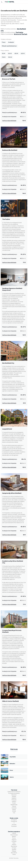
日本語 (14, 811)
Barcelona (14, 846)
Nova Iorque (14, 835)
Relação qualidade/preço (9, 46)
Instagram (14, 819)
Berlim (14, 836)
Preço (3, 42)
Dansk (14, 809)
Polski (14, 803)
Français (14, 800)
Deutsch (14, 795)
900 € (10, 57)
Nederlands (14, 804)
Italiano (14, 801)
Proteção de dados (14, 793)
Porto (14, 838)
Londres (14, 841)
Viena (14, 854)
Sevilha (14, 849)
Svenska (14, 808)
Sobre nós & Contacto (14, 791)
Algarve (14, 839)
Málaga (14, 851)
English (14, 796)
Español (14, 798)
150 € (3, 53)
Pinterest (14, 826)
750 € (3, 57)
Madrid (14, 844)
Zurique (14, 848)
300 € (10, 53)
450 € (16, 53)
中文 (14, 813)
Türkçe (14, 806)
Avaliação (11, 42)
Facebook (14, 821)
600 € (23, 53)
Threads (14, 824)
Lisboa (14, 833)
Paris (14, 843)
